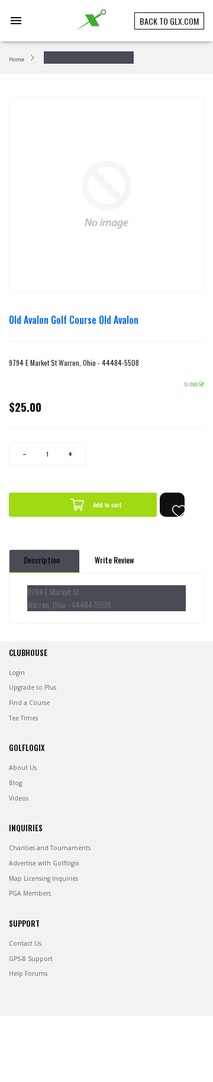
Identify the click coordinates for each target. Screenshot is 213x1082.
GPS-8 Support (31, 959)
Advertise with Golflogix (44, 863)
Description (42, 560)
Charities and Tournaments (50, 848)
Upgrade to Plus (32, 687)
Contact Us (25, 943)
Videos (18, 798)
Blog (15, 783)
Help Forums (28, 973)
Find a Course (29, 703)
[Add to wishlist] (172, 505)
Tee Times (23, 718)
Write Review (114, 560)
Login (17, 672)
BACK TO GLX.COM (169, 21)
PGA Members (30, 893)
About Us (23, 767)
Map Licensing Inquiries (43, 878)
